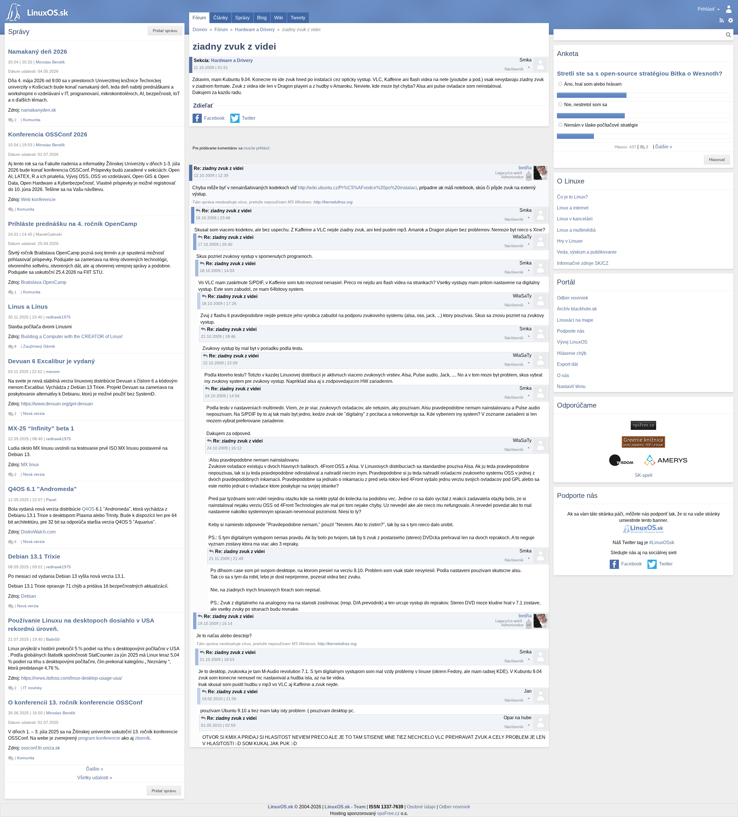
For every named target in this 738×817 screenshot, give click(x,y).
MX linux (30, 464)
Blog (262, 17)
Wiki (278, 17)
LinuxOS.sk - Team (345, 806)
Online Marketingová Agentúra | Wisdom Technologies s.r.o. (621, 460)
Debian (28, 596)
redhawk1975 (58, 317)
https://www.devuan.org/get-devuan (57, 403)
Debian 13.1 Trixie (34, 556)
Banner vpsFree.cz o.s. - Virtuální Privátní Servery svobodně (643, 425)
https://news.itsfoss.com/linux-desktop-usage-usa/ (71, 678)
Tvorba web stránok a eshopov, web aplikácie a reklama (665, 460)
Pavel (51, 499)
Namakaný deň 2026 (37, 51)
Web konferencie (38, 199)
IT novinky (32, 687)
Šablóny (730, 20)
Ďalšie (92, 769)
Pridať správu (165, 30)
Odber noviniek (454, 806)
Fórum (199, 17)
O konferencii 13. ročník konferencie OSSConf (75, 702)
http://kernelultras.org (333, 202)
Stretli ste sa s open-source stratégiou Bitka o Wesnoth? (639, 73)
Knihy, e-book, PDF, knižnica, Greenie (643, 442)
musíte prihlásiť (257, 148)
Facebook (214, 118)
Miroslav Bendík (50, 62)
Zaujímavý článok (39, 346)
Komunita (31, 119)
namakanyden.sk (38, 110)
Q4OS (88, 509)
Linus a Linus (28, 306)
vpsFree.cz (388, 813)
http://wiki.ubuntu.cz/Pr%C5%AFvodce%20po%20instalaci (357, 187)
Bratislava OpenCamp (43, 282)
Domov (200, 29)
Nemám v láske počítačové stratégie (600, 125)
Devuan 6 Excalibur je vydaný (51, 361)
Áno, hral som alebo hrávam (592, 84)
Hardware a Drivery (255, 29)
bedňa (525, 167)
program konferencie (99, 738)
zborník (142, 738)
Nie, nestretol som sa (585, 104)
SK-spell (643, 475)
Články (220, 17)
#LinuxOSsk (661, 542)
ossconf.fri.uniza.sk (40, 747)
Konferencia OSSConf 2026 (47, 134)
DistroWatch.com (38, 531)
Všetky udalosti (92, 777)
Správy (242, 17)
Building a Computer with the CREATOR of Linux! (72, 336)
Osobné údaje (421, 806)
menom (53, 371)
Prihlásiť (706, 9)
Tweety (298, 17)
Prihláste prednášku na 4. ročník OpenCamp (72, 223)
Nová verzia (34, 413)
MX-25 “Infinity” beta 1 (41, 428)
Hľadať (728, 35)
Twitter (248, 118)
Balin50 (53, 639)
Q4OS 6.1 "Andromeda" (42, 489)
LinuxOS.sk (37, 11)
